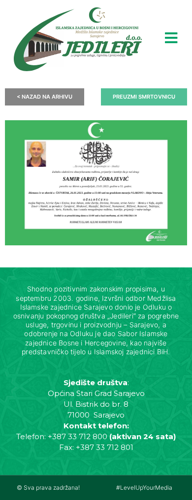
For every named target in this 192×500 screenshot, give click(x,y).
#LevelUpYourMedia (144, 487)
